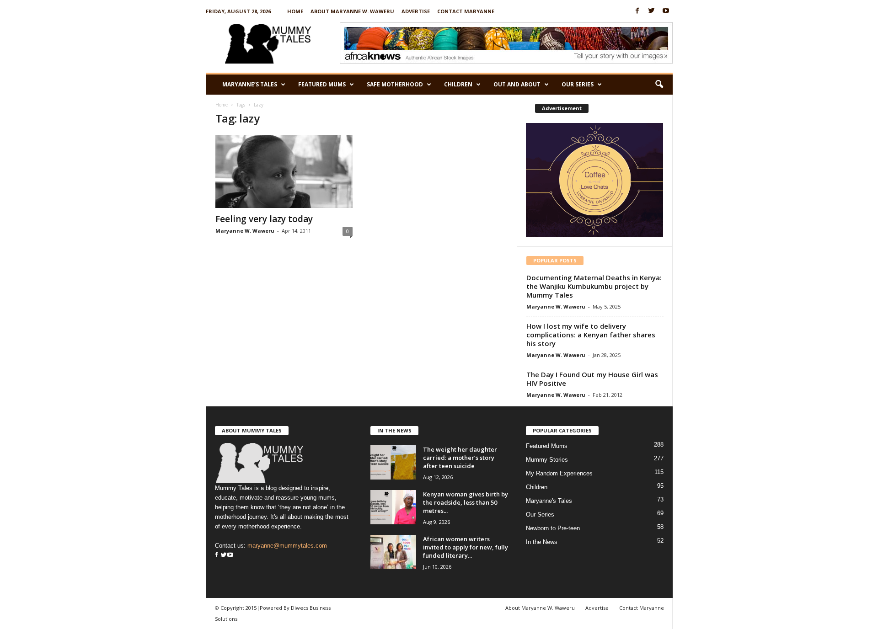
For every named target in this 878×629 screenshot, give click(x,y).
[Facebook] (637, 11)
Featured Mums (322, 84)
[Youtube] (665, 11)
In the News (541, 541)
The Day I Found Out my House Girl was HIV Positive (592, 379)
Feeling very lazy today (264, 219)
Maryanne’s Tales (249, 84)
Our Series (578, 84)
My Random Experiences (559, 473)
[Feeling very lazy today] (284, 171)
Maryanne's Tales (549, 500)
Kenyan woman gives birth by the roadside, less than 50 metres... (465, 502)
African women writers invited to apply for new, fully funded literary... (465, 547)
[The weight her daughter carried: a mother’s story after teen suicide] (393, 462)
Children (458, 84)
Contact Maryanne (465, 11)
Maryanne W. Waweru (244, 230)
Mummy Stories (547, 459)
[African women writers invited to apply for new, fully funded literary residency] (393, 552)
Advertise (416, 11)
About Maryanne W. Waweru (352, 11)
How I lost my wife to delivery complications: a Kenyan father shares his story (590, 334)
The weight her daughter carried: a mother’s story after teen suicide (460, 457)
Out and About (517, 84)
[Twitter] (651, 11)
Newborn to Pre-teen (553, 528)
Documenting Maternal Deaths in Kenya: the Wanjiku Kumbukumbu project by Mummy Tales (594, 286)
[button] (659, 85)
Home (295, 11)
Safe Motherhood (395, 84)
